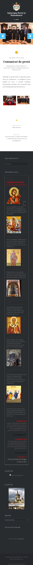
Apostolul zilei (21, 421)
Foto (18, 58)
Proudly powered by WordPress (14, 557)
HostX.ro (21, 539)
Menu (17, 19)
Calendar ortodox (15, 182)
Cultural (12, 58)
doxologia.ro (22, 457)
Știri (22, 58)
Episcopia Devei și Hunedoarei (16, 14)
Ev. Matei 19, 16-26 (20, 453)
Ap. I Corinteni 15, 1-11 (19, 435)
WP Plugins (22, 564)
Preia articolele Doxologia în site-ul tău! (17, 460)
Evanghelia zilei (20, 439)
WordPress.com (18, 559)
